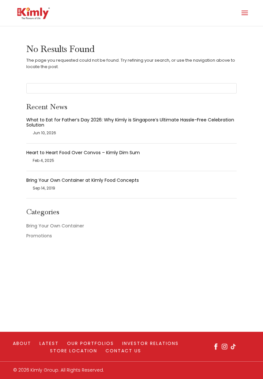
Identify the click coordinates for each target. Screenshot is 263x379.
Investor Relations (150, 343)
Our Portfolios (90, 343)
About (22, 343)
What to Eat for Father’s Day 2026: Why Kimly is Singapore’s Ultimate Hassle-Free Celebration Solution (130, 122)
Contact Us (123, 351)
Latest (49, 343)
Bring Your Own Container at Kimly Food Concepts (82, 180)
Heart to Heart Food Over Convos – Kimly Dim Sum (83, 152)
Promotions (39, 236)
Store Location (73, 351)
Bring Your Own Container (55, 226)
